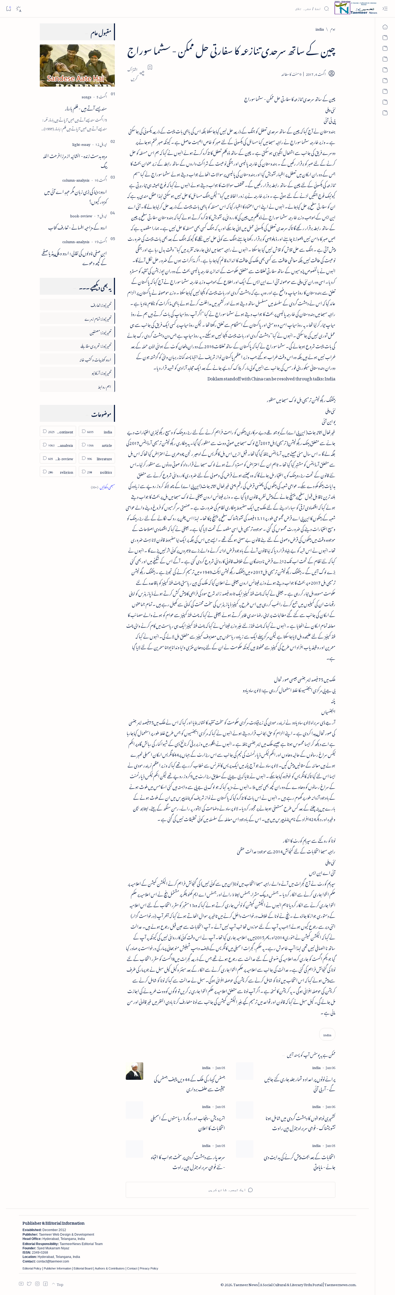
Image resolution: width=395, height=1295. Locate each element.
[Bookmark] (8, 8)
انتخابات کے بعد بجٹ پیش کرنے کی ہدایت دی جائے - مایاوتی (299, 1161)
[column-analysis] (75, 179)
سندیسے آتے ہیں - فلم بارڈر (86, 107)
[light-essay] (81, 143)
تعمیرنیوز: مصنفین (100, 331)
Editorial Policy (32, 1268)
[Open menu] (385, 8)
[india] (327, 1034)
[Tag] (316, 1066)
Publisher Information (57, 1268)
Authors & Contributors (110, 1268)
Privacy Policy (149, 1268)
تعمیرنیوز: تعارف (101, 304)
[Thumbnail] (244, 1071)
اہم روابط (104, 386)
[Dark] (18, 8)
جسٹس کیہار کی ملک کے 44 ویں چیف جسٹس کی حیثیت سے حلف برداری (189, 1083)
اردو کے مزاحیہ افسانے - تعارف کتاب (77, 226)
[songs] (86, 96)
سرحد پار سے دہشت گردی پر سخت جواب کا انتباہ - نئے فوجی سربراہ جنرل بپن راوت (188, 1161)
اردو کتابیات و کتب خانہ (95, 359)
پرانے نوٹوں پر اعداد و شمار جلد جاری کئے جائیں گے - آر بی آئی (299, 1083)
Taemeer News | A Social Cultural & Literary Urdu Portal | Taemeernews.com (294, 1283)
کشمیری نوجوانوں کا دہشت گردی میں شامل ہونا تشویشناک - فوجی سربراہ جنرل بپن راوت (300, 1122)
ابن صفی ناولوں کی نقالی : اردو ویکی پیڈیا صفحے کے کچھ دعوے (74, 257)
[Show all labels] (103, 486)
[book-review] (81, 215)
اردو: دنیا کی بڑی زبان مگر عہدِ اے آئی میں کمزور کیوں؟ (75, 195)
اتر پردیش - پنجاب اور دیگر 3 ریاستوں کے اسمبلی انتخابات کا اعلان (188, 1122)
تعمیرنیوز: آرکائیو (101, 372)
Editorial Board (83, 1268)
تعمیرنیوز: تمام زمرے (98, 318)
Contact (132, 1268)
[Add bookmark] (150, 67)
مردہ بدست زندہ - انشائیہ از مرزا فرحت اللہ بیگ (75, 160)
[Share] (135, 73)
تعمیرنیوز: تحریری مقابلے (96, 345)
